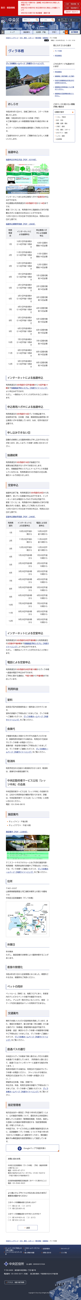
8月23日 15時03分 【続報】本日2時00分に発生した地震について (40, 4)
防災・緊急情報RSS (72, 8)
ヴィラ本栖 (58, 51)
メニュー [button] (76, 20)
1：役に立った (15, 1206)
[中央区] (11, 20)
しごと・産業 (60, 136)
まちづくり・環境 (61, 132)
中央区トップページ (12, 38)
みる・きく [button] (64, 20)
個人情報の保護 (29, 1252)
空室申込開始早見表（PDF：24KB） (21, 517)
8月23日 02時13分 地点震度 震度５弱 (35, 13)
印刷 (47, 40)
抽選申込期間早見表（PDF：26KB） (21, 224)
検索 (37, 20)
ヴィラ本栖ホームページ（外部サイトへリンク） (25, 63)
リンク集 (64, 1252)
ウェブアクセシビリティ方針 (13, 1253)
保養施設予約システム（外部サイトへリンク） (29, 388)
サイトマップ (65, 1248)
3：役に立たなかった (17, 1208)
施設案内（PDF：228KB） (17, 832)
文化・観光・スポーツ (27, 38)
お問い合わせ (47, 1252)
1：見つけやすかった (17, 1217)
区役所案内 (46, 1248)
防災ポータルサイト (72, 12)
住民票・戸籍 (41, 32)
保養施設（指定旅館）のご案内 (64, 76)
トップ (12, 32)
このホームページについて (32, 1249)
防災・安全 (59, 120)
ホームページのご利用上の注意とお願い (13, 1249)
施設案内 (26, 32)
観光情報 (38, 38)
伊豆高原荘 (58, 55)
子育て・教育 (60, 126)
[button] (66, 32)
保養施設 (45, 38)
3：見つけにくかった (17, 1220)
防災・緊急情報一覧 (72, 4)
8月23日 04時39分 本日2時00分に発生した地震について (40, 9)
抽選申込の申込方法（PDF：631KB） (21, 160)
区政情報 (59, 139)
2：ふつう (27, 1206)
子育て (54, 32)
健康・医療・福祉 (61, 123)
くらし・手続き (61, 117)
